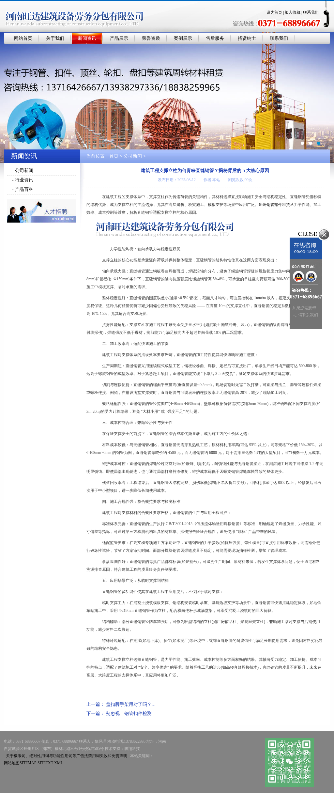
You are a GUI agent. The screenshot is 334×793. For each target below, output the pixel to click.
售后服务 (215, 38)
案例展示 (183, 38)
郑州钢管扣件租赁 (274, 204)
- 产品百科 (22, 189)
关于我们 (55, 38)
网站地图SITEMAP (20, 763)
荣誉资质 (151, 38)
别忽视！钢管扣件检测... (131, 713)
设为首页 (274, 12)
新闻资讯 (87, 38)
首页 (113, 156)
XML (58, 763)
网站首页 (23, 38)
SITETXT (45, 763)
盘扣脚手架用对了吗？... (131, 704)
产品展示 (119, 38)
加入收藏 (292, 12)
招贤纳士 (247, 38)
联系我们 (311, 12)
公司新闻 (133, 156)
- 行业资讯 (22, 180)
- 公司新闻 (22, 170)
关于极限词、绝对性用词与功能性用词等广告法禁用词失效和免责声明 (66, 756)
